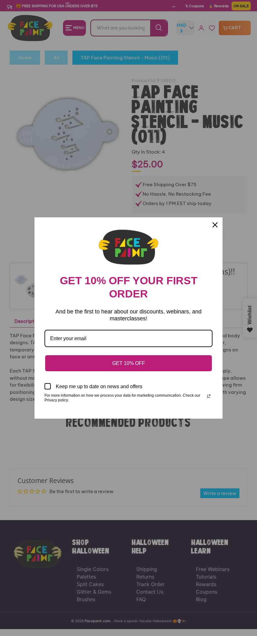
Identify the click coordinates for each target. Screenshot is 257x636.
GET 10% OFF (128, 363)
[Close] (215, 224)
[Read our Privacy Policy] (208, 396)
